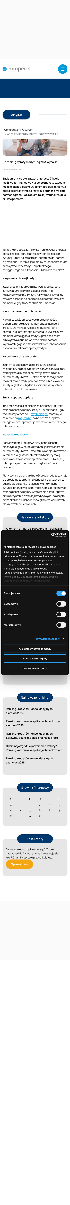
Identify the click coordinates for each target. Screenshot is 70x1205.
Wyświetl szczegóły (48, 638)
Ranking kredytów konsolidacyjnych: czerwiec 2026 (30, 760)
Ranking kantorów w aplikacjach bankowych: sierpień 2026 (34, 723)
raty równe (24, 418)
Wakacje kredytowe (15, 434)
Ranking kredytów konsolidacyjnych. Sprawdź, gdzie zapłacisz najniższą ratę (32, 736)
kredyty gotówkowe (12, 169)
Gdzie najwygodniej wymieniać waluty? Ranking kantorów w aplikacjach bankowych (34, 748)
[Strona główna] (17, 69)
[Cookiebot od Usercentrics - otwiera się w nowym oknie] (51, 535)
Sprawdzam (19, 864)
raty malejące (39, 414)
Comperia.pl (11, 130)
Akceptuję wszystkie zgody (35, 648)
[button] (62, 69)
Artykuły (27, 130)
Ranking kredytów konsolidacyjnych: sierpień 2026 (30, 711)
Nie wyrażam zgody (35, 668)
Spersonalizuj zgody (35, 658)
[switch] (61, 604)
